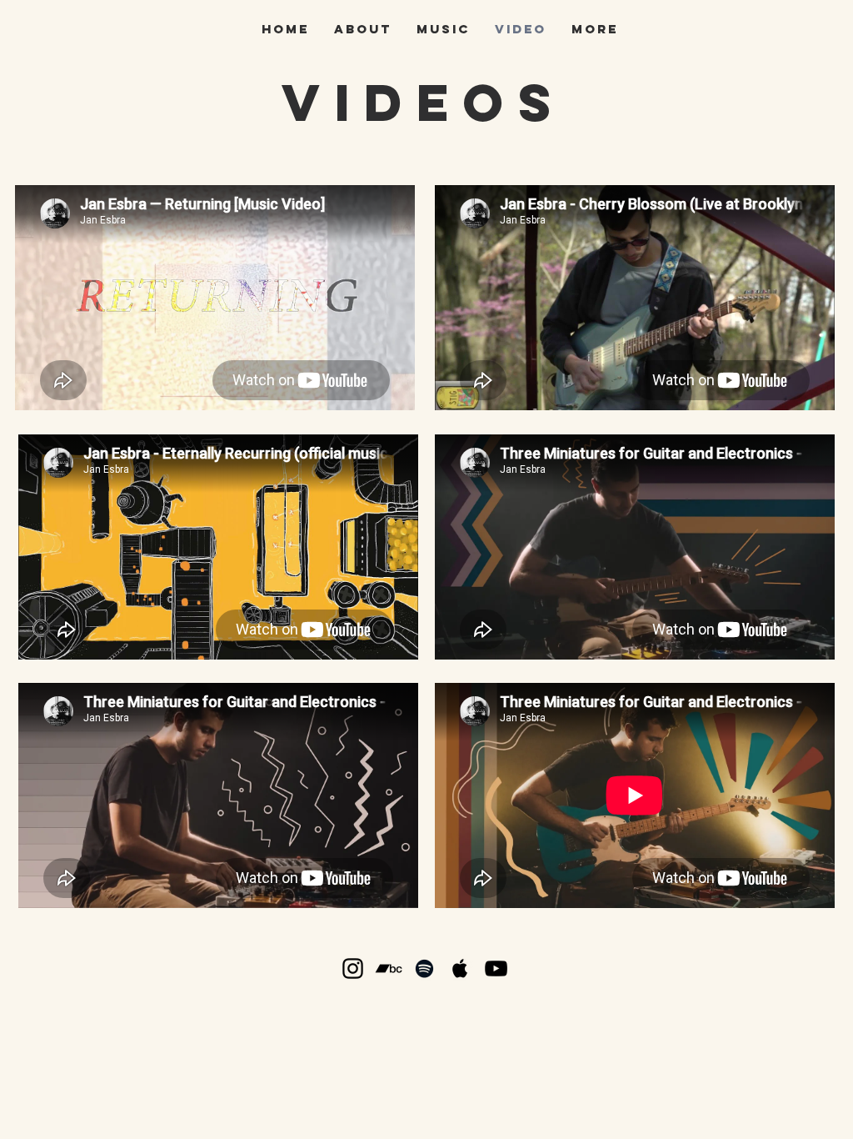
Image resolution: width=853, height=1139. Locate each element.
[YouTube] (496, 968)
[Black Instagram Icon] (353, 968)
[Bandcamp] (388, 968)
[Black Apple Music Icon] (460, 968)
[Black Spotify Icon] (424, 968)
